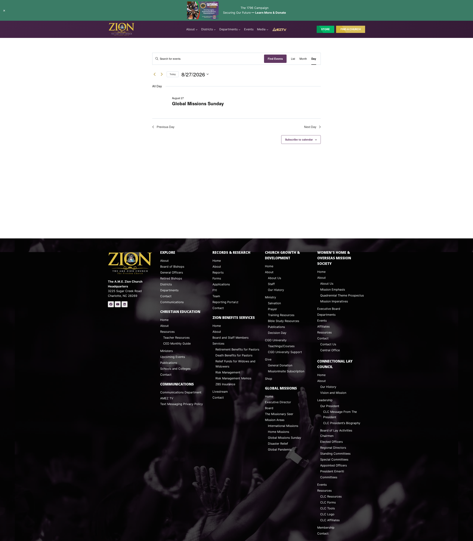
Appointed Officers (333, 465)
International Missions (283, 426)
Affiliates (323, 326)
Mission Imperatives (334, 301)
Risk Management (227, 372)
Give (268, 359)
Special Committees (334, 459)
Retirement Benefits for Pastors (237, 349)
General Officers (171, 272)
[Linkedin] (124, 304)
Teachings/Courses (281, 346)
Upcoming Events (172, 357)
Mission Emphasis (332, 289)
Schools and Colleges (175, 368)
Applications (221, 284)
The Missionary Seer (279, 414)
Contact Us (328, 344)
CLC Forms (328, 502)
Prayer (272, 309)
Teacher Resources (176, 337)
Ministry (270, 297)
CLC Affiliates (330, 520)
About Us (274, 278)
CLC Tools (327, 508)
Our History (276, 290)
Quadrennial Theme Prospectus (342, 295)
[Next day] (161, 74)
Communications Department (180, 392)
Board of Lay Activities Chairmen (336, 433)
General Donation (280, 365)
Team (216, 296)
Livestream (220, 391)
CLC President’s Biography (341, 423)
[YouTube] (118, 304)
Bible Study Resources (283, 321)
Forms (216, 278)
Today (173, 74)
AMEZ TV (166, 398)
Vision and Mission (333, 393)
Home (164, 320)
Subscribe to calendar (299, 139)
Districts (166, 284)
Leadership (325, 400)
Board (269, 408)
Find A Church (351, 29)
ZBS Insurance (225, 384)
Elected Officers (331, 442)
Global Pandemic (280, 449)
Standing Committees (335, 453)
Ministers (166, 351)
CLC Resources (331, 496)
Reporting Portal (224, 302)
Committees (328, 477)
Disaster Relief (278, 443)
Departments (169, 290)
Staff (271, 284)
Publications (168, 363)
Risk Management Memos (233, 378)
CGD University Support (285, 352)
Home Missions (278, 432)
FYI (214, 290)
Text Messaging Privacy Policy (181, 404)
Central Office (330, 350)
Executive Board (328, 309)
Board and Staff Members (230, 337)
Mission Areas (274, 420)
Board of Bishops (172, 266)
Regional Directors (333, 447)
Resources (167, 331)
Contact (165, 296)
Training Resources (281, 315)
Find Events (275, 58)
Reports (218, 272)
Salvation (274, 303)
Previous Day (165, 127)
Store (325, 29)
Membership (325, 527)
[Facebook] (111, 304)
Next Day (310, 127)
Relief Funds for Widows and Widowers (235, 363)
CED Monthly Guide (177, 343)
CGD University (276, 340)
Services (218, 343)
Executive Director (278, 402)
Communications (172, 302)
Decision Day (277, 333)
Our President (329, 406)
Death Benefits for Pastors (233, 355)
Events (248, 29)
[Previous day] (154, 74)
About (164, 260)
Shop (268, 378)
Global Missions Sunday (198, 103)
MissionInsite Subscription (286, 371)
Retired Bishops (171, 278)
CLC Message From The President (340, 414)
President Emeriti (332, 471)
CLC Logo (327, 514)
